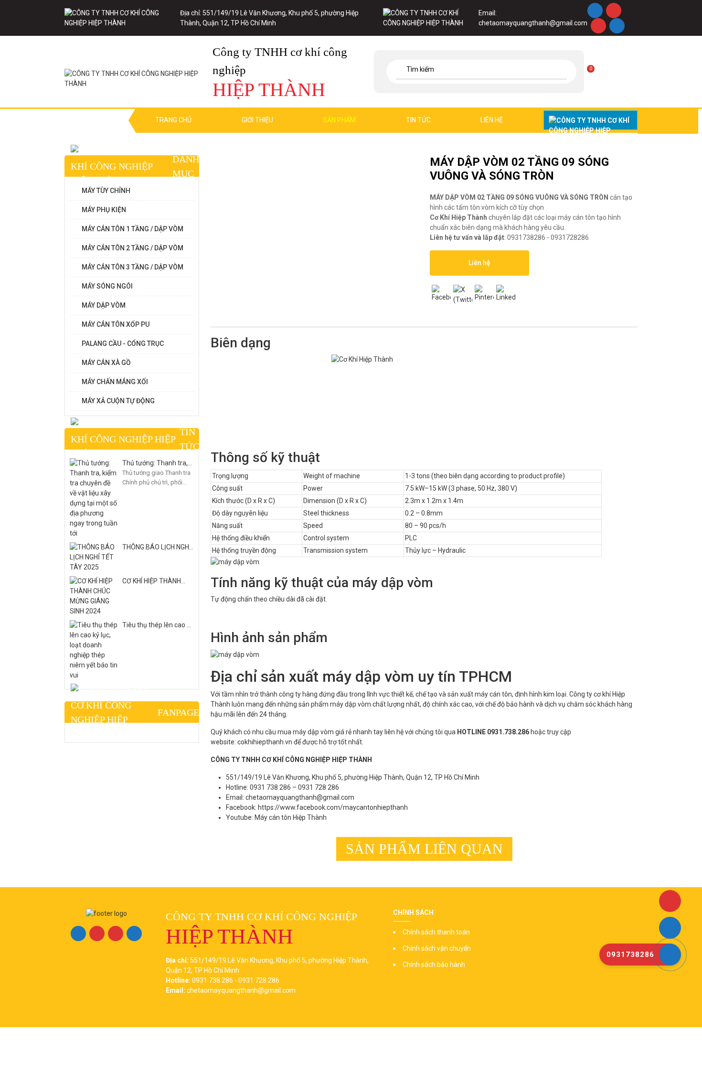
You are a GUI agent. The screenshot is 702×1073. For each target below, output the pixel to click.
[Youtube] (598, 25)
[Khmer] (608, 70)
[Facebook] (594, 10)
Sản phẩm (339, 120)
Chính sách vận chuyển (437, 948)
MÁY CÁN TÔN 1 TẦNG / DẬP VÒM (132, 229)
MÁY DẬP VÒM (104, 305)
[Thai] (620, 70)
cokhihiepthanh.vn (264, 742)
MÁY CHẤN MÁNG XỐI (115, 382)
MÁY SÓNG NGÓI (107, 286)
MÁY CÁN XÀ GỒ (106, 362)
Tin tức (418, 120)
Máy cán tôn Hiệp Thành (291, 817)
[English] (597, 70)
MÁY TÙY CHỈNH (106, 190)
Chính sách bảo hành (434, 964)
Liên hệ (491, 120)
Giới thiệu (257, 120)
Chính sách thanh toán (436, 932)
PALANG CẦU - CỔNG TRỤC (123, 343)
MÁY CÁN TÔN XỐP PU (115, 324)
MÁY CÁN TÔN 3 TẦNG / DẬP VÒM (132, 267)
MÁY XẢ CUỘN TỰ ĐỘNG (118, 401)
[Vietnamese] (631, 70)
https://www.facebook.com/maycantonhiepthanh (333, 807)
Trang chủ (173, 120)
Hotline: (590, 120)
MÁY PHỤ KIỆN (104, 210)
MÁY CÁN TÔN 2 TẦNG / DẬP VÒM (132, 248)
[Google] (613, 10)
